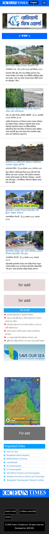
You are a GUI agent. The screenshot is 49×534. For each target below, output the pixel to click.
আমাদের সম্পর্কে (10, 511)
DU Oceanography (14, 466)
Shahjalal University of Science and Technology (25, 476)
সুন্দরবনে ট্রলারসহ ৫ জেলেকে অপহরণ (20, 315)
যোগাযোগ (8, 517)
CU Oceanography (14, 469)
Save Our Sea (12, 452)
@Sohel (30, 528)
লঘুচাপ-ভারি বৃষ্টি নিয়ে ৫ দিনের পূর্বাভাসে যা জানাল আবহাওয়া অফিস (23, 320)
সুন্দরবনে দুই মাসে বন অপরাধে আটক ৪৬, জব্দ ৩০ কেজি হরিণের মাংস (23, 326)
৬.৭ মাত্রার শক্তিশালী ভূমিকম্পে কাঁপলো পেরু (22, 337)
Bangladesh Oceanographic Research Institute (25, 480)
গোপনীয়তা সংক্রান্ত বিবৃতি (28, 511)
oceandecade (12, 462)
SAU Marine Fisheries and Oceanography (23, 473)
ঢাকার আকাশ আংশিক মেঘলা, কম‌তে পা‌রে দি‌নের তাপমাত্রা (22, 332)
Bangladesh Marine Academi (18, 455)
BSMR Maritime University (17, 459)
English (33, 2)
